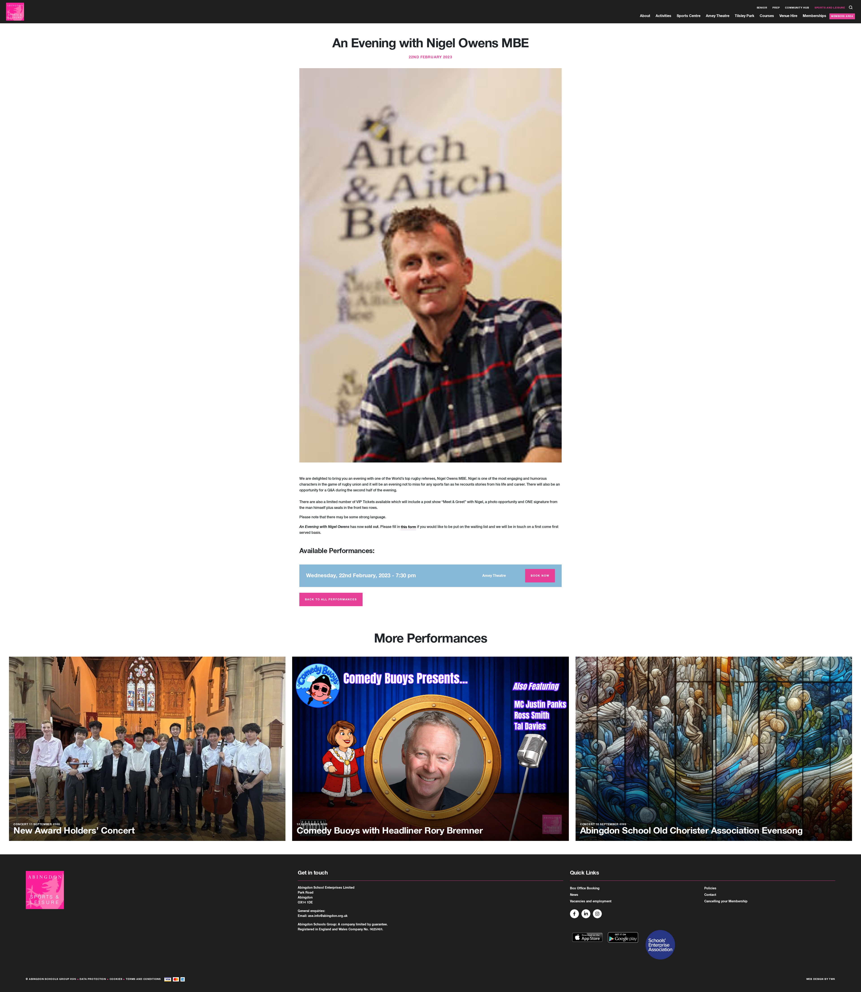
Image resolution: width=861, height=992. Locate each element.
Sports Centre (688, 16)
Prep (776, 8)
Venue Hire (788, 16)
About (645, 16)
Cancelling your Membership (726, 901)
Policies (710, 888)
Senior (762, 8)
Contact (710, 894)
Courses (767, 16)
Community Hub (797, 8)
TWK (832, 979)
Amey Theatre (717, 16)
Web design (815, 979)
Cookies (116, 979)
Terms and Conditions (143, 979)
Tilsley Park (744, 16)
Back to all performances (331, 599)
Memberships (814, 16)
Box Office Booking (585, 888)
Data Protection (93, 979)
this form (408, 527)
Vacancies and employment (590, 901)
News (574, 894)
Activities (663, 16)
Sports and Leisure (830, 8)
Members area (842, 16)
